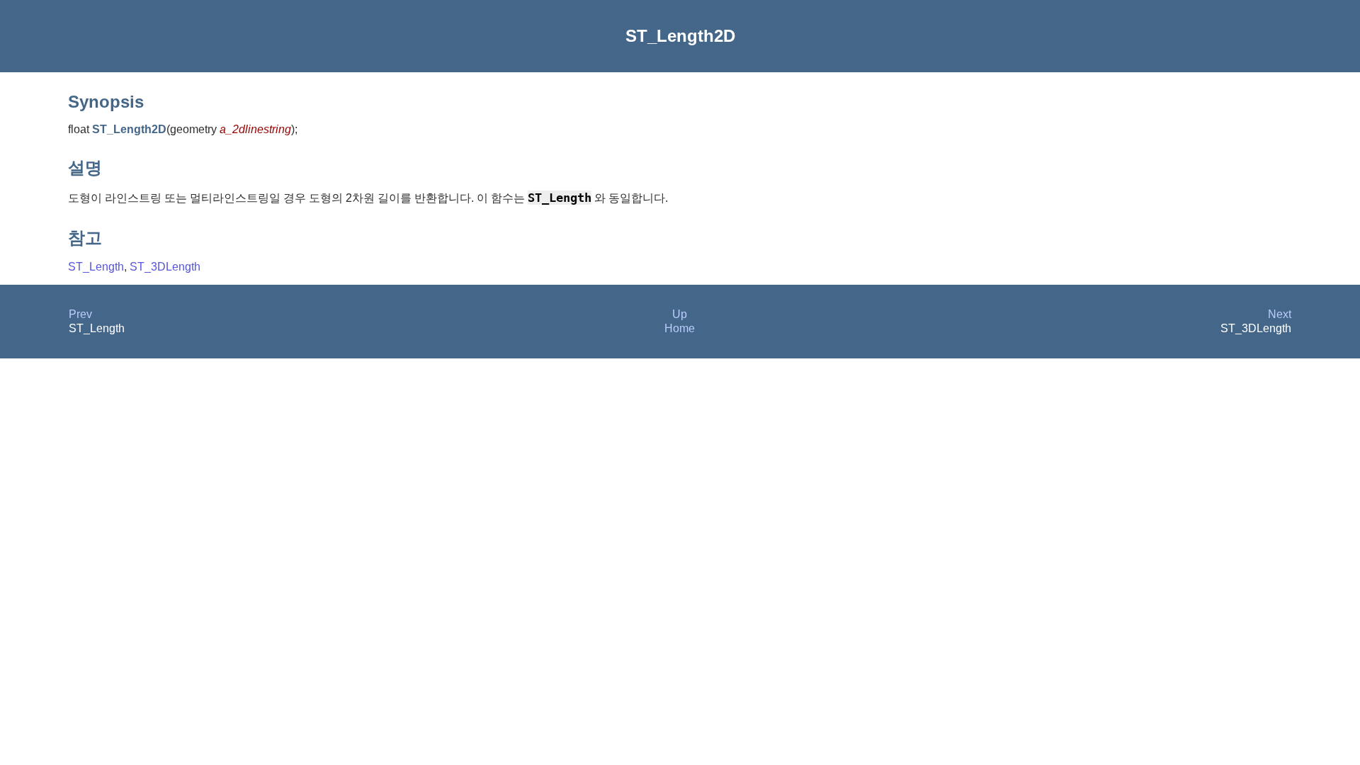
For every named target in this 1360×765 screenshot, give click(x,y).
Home (679, 328)
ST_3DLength (165, 267)
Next (1279, 314)
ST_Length (96, 267)
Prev (80, 314)
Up (679, 314)
